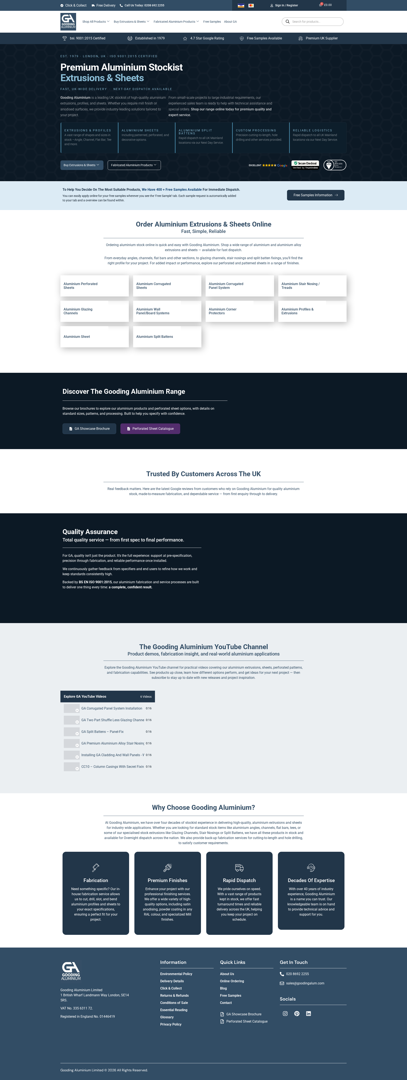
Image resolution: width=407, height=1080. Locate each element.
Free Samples (212, 21)
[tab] (107, 708)
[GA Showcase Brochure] (222, 1014)
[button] (267, 166)
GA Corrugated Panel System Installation (111, 708)
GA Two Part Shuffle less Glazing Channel (112, 720)
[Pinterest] (296, 1013)
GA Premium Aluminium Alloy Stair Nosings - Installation (112, 743)
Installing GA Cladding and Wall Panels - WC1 (112, 755)
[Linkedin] (308, 1013)
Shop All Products (94, 21)
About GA (230, 21)
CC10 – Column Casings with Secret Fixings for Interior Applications (112, 767)
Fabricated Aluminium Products (174, 21)
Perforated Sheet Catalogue (247, 1021)
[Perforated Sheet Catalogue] (222, 1021)
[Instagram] (285, 1013)
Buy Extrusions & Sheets (130, 21)
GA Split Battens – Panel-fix (102, 732)
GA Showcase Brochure (243, 1014)
